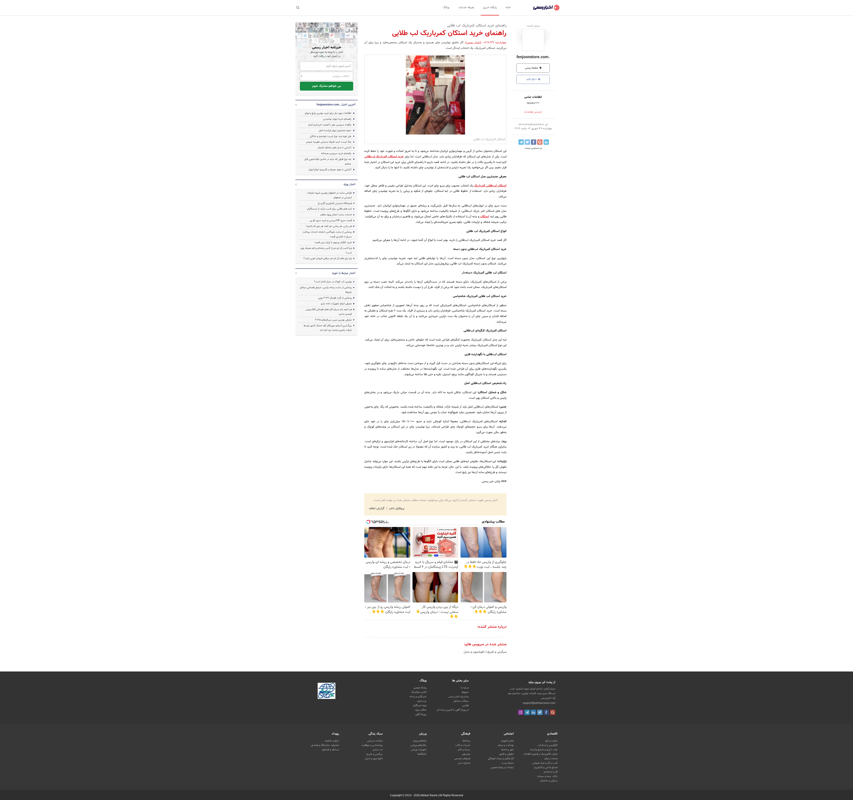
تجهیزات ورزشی (418, 750)
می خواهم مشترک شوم (326, 86)
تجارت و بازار (551, 741)
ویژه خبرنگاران (419, 705)
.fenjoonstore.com (533, 57)
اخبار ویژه (349, 184)
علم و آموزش (507, 741)
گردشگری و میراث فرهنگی (501, 758)
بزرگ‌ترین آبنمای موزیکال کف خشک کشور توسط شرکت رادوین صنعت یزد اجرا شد (328, 328)
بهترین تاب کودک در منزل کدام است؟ (333, 282)
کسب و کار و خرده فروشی (545, 763)
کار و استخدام (551, 772)
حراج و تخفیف (332, 741)
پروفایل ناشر (396, 508)
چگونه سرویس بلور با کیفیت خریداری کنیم (329, 125)
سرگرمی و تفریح (496, 652)
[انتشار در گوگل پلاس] (539, 142)
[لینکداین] (533, 712)
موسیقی (466, 754)
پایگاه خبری (490, 7)
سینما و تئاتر (464, 750)
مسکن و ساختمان (549, 781)
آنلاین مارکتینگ (418, 692)
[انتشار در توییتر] (527, 142)
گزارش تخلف (377, 508)
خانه (508, 7)
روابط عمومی (420, 688)
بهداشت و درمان (506, 745)
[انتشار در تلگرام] (521, 142)
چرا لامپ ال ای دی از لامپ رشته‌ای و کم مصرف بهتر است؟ (326, 250)
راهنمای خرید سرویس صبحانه (336, 153)
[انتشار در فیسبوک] (533, 142)
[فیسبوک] (546, 712)
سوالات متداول (461, 701)
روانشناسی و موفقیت (372, 745)
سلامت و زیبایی (375, 741)
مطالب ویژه (420, 710)
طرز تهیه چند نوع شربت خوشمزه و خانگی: (330, 136)
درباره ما (465, 688)
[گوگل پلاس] (552, 712)
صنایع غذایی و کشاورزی (546, 767)
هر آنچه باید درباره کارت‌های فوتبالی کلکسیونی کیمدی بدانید (329, 311)
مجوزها (465, 692)
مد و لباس (378, 750)
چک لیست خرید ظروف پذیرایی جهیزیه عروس (328, 142)
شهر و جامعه (507, 750)
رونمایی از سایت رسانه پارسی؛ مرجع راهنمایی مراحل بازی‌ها (326, 289)
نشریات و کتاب (462, 745)
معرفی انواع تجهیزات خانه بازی (336, 304)
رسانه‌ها (466, 741)
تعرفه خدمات (466, 7)
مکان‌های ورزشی (418, 745)
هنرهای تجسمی (462, 758)
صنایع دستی (464, 763)
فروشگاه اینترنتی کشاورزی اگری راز (335, 203)
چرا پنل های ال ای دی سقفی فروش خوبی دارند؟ (327, 258)
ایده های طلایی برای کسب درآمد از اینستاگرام (329, 209)
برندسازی (421, 701)
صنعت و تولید (551, 758)
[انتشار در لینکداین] (546, 142)
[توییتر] (539, 712)
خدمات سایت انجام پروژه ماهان (336, 215)
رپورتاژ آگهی (420, 714)
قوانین (465, 705)
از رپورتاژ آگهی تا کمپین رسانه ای (453, 710)
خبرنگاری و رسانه (418, 697)
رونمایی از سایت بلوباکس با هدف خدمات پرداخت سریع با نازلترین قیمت (327, 234)
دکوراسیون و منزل (474, 652)
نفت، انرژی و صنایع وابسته (544, 750)
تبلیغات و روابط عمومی (502, 767)
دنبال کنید (531, 79)
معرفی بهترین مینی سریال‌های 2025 (333, 320)
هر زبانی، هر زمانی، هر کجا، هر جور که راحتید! (329, 226)
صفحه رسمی (532, 68)
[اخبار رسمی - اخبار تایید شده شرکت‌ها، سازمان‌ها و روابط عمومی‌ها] (546, 8)
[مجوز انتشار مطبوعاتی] (326, 691)
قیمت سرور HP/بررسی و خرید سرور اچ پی (331, 220)
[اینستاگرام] (520, 712)
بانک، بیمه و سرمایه (547, 776)
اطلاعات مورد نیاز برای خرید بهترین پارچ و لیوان (328, 113)
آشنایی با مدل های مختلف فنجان (334, 148)
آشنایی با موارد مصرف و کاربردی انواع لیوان (330, 170)
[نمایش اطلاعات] (533, 112)
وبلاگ (446, 7)
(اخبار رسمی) (473, 42)
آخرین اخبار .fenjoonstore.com (336, 104)
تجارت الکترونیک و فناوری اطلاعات (540, 754)
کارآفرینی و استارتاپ (548, 745)
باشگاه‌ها (422, 754)
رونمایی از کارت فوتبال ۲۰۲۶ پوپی (335, 298)
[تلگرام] (527, 712)
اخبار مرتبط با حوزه (343, 273)
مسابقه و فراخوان (330, 750)
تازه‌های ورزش (419, 741)
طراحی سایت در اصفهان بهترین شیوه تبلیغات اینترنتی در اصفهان (329, 195)
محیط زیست (507, 763)
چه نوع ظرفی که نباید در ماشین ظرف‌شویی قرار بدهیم (327, 161)
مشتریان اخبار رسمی (458, 697)
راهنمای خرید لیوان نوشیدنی (337, 119)
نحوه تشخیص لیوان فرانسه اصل (335, 131)
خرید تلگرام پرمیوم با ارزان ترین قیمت (333, 242)
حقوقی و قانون (506, 754)
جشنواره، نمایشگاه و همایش (325, 745)
